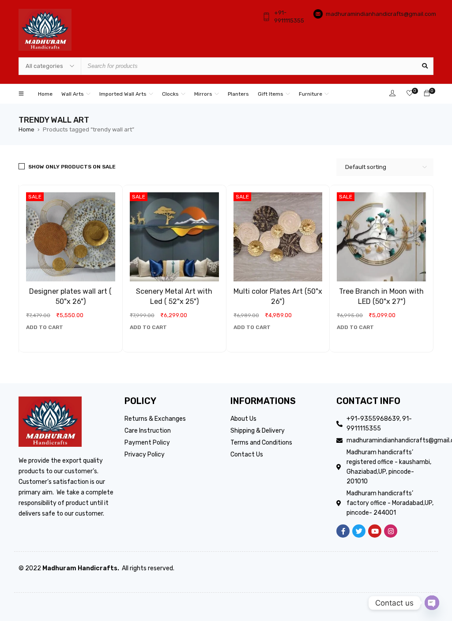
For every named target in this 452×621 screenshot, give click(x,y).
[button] (44, 327)
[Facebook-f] (343, 531)
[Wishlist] (410, 93)
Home (26, 129)
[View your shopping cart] (427, 93)
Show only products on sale (72, 167)
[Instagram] (390, 531)
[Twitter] (358, 531)
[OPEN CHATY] (432, 602)
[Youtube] (374, 531)
